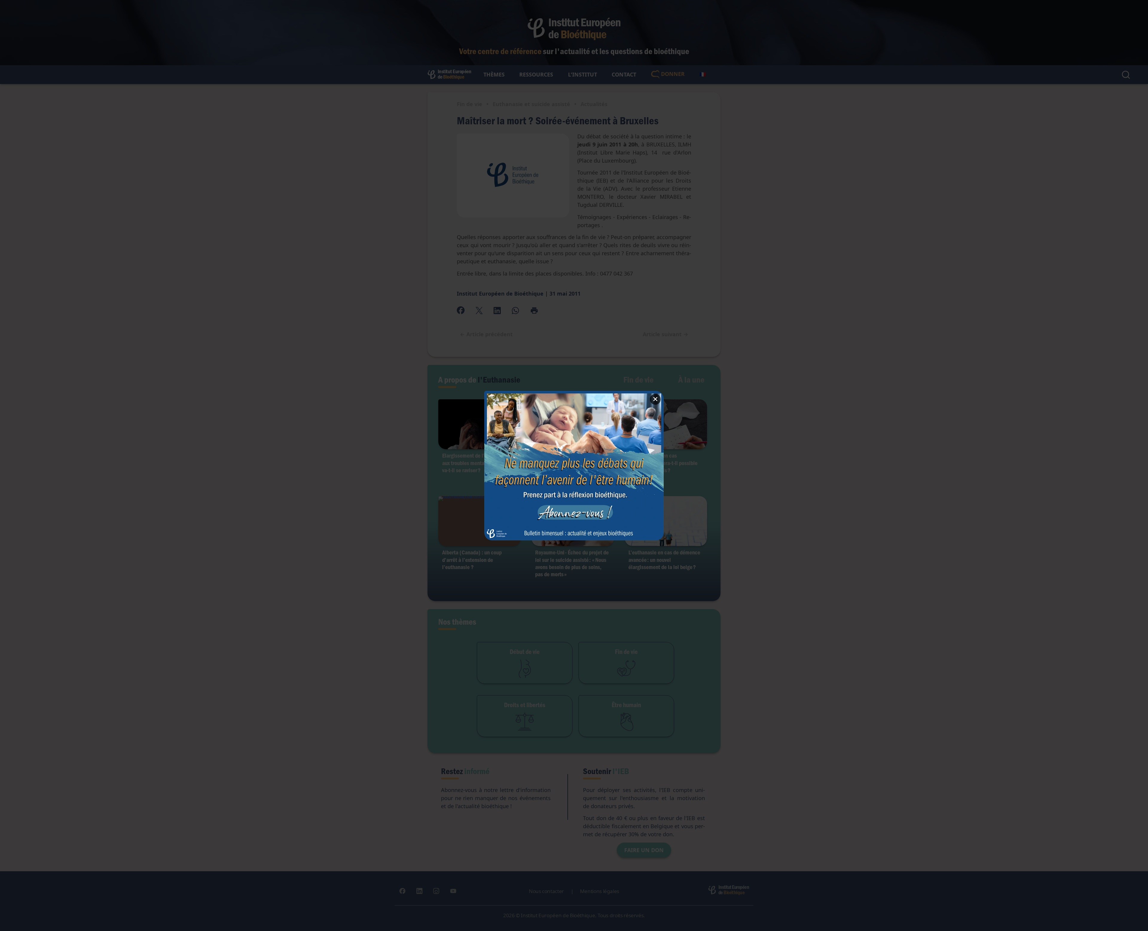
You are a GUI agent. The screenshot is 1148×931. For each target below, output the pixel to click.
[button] (574, 465)
